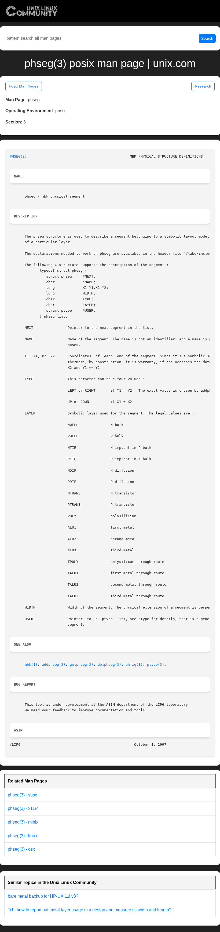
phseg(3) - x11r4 (23, 808)
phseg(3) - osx (21, 849)
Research (203, 86)
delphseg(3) (109, 664)
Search (207, 38)
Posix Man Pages (23, 86)
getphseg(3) (81, 664)
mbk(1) (31, 664)
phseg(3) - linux (22, 835)
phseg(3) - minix (23, 822)
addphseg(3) (53, 664)
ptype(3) (155, 664)
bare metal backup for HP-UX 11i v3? (43, 896)
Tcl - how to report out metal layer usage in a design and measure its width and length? (89, 910)
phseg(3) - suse (22, 795)
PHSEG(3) (18, 156)
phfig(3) (134, 664)
